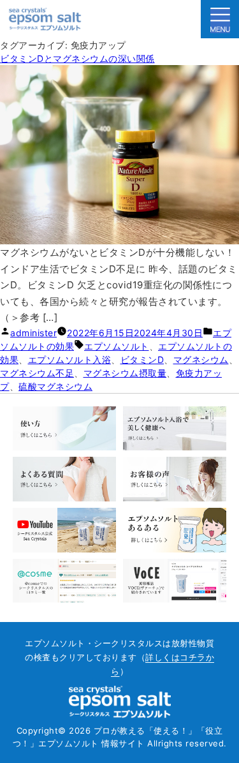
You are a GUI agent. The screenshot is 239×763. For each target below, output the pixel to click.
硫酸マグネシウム (55, 386)
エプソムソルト (116, 346)
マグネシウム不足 (37, 372)
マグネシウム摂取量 (125, 372)
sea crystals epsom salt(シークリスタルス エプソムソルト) (44, 19)
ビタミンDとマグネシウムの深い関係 (77, 58)
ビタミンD (142, 359)
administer (33, 332)
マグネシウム (201, 359)
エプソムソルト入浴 (70, 359)
